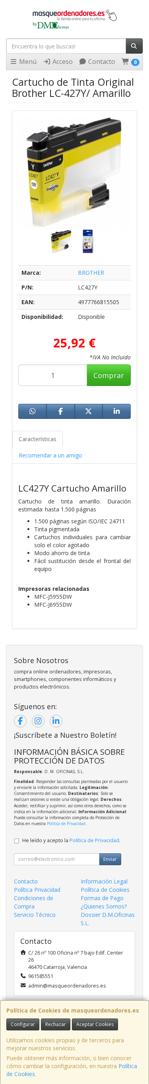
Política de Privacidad (66, 823)
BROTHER (91, 272)
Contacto (101, 61)
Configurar (23, 1024)
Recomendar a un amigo (50, 455)
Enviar (110, 859)
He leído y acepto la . (71, 840)
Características (37, 439)
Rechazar (55, 1024)
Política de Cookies (105, 889)
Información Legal (104, 881)
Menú (27, 61)
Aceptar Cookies (95, 1024)
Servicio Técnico (35, 914)
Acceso (62, 61)
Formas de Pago (102, 898)
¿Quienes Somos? (104, 906)
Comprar (108, 375)
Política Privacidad (37, 889)
